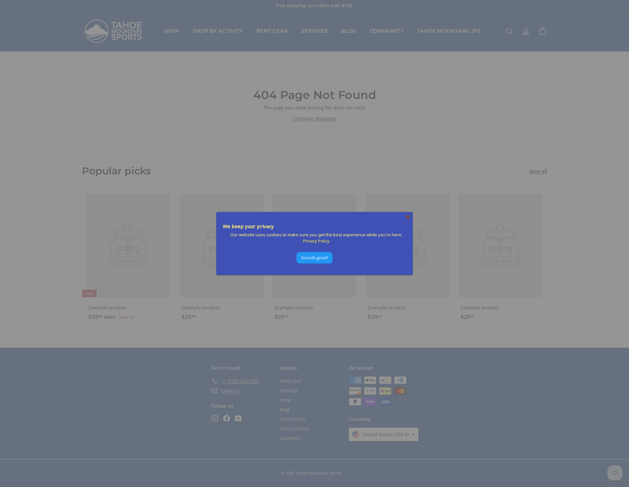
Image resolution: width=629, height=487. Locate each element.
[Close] (408, 217)
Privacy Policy (316, 241)
